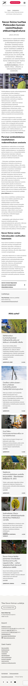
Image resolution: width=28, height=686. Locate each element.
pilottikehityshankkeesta (11, 65)
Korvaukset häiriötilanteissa (8, 636)
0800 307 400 (10, 630)
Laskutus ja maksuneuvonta (8, 663)
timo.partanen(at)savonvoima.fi (9, 301)
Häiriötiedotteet (5, 655)
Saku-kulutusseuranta (9, 638)
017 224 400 (12, 628)
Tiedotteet (4, 653)
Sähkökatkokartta (5, 634)
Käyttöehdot (4, 673)
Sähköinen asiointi (15, 2)
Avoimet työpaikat (6, 659)
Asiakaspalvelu (5, 650)
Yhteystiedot (4, 651)
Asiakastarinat (15, 10)
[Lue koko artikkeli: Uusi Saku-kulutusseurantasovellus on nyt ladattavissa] (14, 434)
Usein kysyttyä (5, 661)
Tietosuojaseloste (13, 673)
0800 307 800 (13, 632)
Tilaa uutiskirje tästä (8, 607)
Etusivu (9, 10)
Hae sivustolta (5, 648)
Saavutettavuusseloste (7, 676)
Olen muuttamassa (6, 657)
